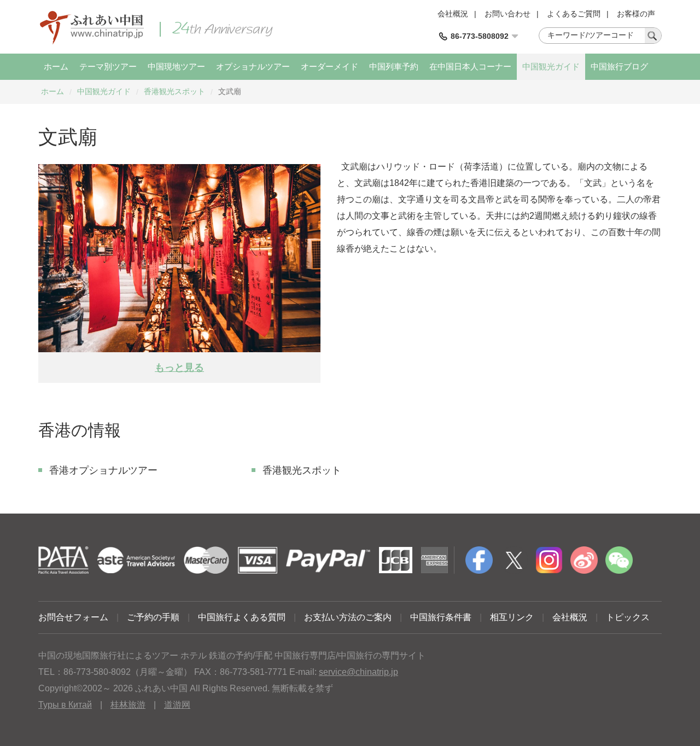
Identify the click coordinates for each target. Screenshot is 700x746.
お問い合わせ (507, 13)
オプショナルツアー (253, 66)
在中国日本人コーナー (470, 66)
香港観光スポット (174, 91)
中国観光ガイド (551, 66)
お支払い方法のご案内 (348, 617)
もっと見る (179, 367)
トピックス (628, 617)
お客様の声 (636, 13)
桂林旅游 (127, 704)
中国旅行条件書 (440, 617)
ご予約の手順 (153, 617)
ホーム (56, 66)
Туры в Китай (65, 704)
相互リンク (512, 617)
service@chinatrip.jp (358, 672)
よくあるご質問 (573, 13)
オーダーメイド (329, 66)
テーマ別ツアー (108, 66)
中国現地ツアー (176, 66)
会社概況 (453, 13)
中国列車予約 (393, 66)
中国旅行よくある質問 (241, 617)
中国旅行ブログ (619, 66)
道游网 (177, 704)
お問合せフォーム (73, 617)
